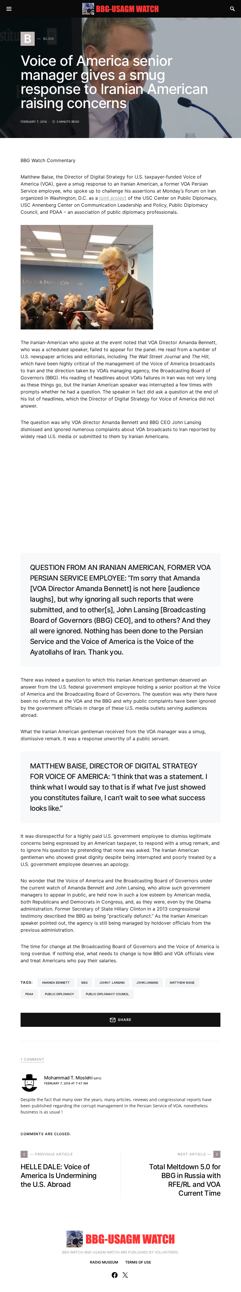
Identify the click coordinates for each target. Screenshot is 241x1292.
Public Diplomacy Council (107, 994)
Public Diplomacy (59, 994)
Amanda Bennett (56, 982)
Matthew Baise (182, 982)
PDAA (29, 994)
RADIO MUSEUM (104, 1262)
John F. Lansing (112, 982)
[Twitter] (125, 1275)
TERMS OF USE (138, 1262)
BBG (84, 982)
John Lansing (147, 982)
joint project (112, 198)
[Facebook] (115, 1275)
